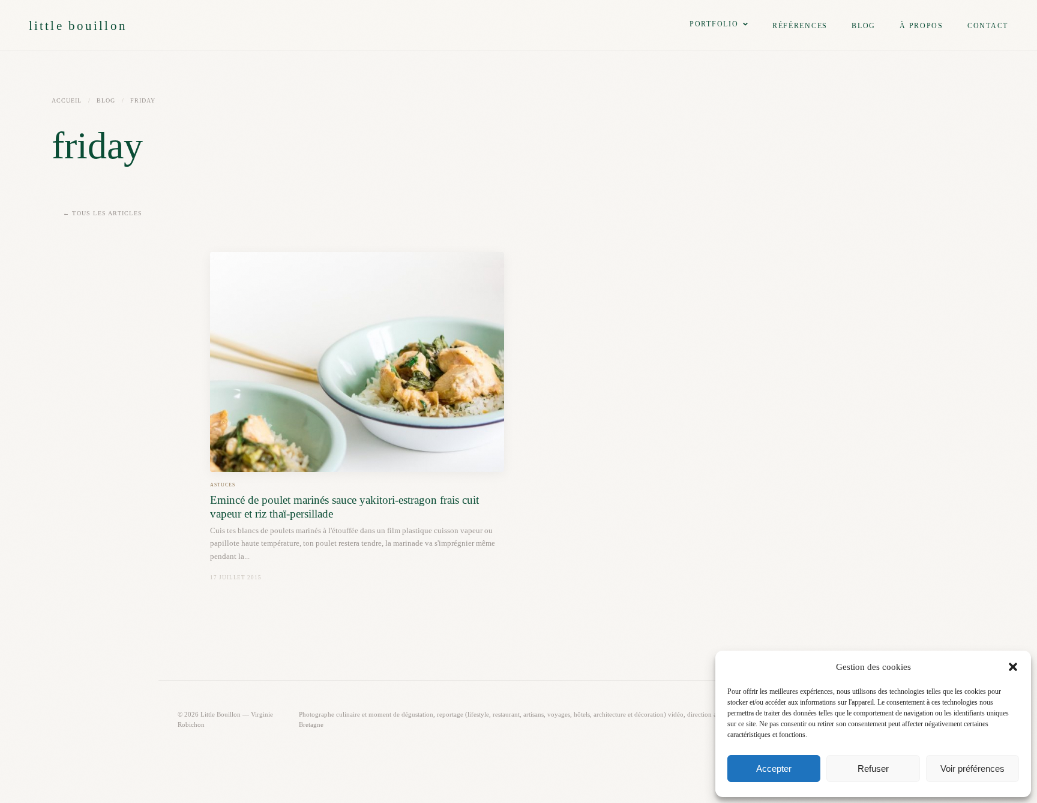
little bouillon (78, 25)
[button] (1013, 667)
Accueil (67, 100)
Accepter (774, 768)
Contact (987, 25)
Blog (864, 25)
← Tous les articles (102, 213)
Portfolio (714, 24)
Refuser (873, 768)
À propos (921, 25)
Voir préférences (972, 768)
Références (800, 25)
